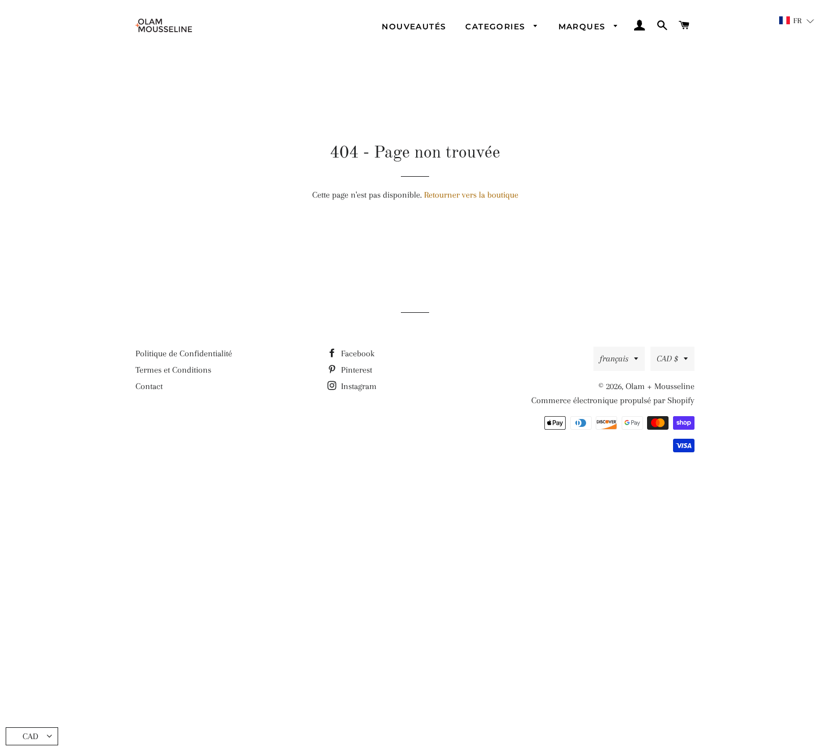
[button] (797, 20)
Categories (496, 26)
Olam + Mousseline (660, 386)
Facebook (356, 353)
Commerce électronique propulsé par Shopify (612, 400)
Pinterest (355, 370)
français (614, 358)
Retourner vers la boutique (471, 195)
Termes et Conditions (173, 370)
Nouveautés (414, 26)
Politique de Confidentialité (184, 353)
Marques (583, 26)
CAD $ (667, 358)
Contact (149, 386)
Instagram (358, 386)
